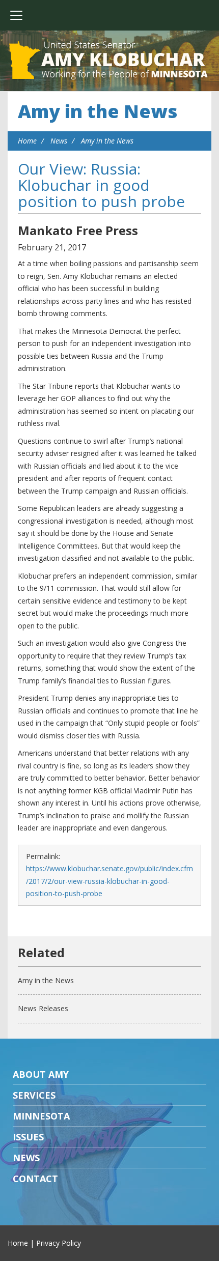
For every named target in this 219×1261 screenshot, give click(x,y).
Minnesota (41, 1116)
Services (34, 1095)
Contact (35, 1178)
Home (27, 141)
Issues (28, 1137)
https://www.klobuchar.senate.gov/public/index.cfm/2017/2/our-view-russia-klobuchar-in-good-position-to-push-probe (109, 881)
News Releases (43, 1008)
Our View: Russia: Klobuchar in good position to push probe (101, 185)
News (58, 141)
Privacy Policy (58, 1243)
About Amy (41, 1074)
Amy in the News (97, 111)
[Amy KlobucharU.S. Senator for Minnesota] (109, 61)
